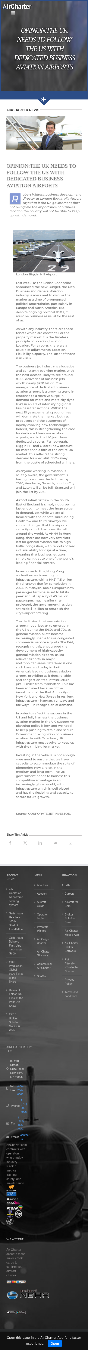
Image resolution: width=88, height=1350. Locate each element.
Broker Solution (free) (70, 918)
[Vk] (55, 847)
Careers (70, 893)
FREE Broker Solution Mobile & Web (14, 1022)
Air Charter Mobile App (72, 933)
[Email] (70, 847)
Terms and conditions (71, 994)
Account (42, 893)
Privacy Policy (69, 982)
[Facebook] (10, 847)
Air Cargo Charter (43, 941)
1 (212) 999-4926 (24, 1106)
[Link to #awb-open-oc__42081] (43, 13)
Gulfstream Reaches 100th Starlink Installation (16, 921)
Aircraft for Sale (71, 904)
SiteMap (42, 976)
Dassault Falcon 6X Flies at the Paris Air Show (16, 998)
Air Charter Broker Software (71, 947)
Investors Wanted (43, 929)
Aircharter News (22, 110)
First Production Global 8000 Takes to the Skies (16, 971)
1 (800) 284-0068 (20, 1088)
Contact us (25, 1137)
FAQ (67, 885)
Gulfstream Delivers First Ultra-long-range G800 (16, 945)
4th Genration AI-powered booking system (16, 897)
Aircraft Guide (41, 904)
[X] (25, 847)
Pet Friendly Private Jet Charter (71, 965)
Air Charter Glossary (43, 953)
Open (55, 1343)
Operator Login (42, 916)
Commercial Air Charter (44, 966)
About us (42, 885)
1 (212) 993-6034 (21, 1123)
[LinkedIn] (40, 847)
